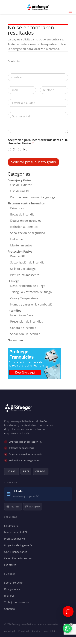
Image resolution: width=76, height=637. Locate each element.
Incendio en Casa (21, 315)
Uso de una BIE (20, 191)
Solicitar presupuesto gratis (33, 162)
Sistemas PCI (12, 525)
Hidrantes (17, 239)
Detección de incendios (18, 558)
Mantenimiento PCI (16, 532)
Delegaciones (13, 589)
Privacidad (23, 631)
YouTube (14, 506)
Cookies (36, 631)
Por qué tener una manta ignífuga (32, 197)
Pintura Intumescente (24, 275)
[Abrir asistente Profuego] (68, 611)
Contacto (10, 608)
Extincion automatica (24, 227)
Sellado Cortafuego (23, 269)
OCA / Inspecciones (16, 552)
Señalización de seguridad (27, 233)
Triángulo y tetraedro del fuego (31, 292)
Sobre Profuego (14, 582)
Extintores (17, 208)
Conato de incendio (23, 328)
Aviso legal (9, 631)
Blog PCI (9, 595)
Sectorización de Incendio (27, 262)
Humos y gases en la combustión (32, 304)
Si (14, 149)
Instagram (34, 506)
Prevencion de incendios (26, 321)
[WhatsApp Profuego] (67, 628)
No (25, 149)
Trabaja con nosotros (17, 602)
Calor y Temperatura (24, 298)
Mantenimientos (21, 245)
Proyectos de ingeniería (19, 545)
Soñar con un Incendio (25, 334)
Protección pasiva (15, 538)
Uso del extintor (21, 185)
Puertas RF (17, 256)
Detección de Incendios (25, 221)
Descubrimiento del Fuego (27, 286)
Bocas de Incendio (22, 214)
